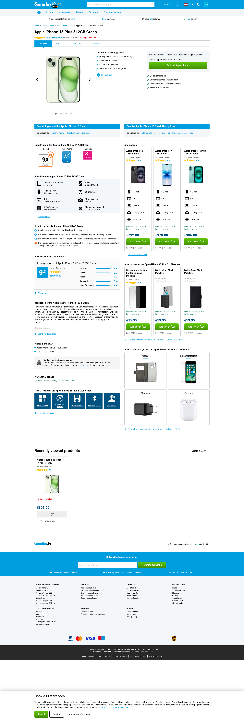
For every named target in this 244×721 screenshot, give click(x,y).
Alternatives (146, 133)
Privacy (100, 656)
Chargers (175, 593)
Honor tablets (132, 596)
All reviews (42, 293)
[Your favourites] (198, 4)
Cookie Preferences (120, 656)
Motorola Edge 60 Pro (44, 601)
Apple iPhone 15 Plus (65, 26)
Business (93, 12)
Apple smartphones (88, 588)
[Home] (38, 12)
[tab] (56, 114)
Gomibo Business (87, 612)
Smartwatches (177, 601)
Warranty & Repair (42, 624)
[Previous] (37, 80)
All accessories (177, 603)
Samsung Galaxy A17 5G (45, 603)
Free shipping (139, 248)
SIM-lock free (106, 75)
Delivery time (40, 617)
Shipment (39, 619)
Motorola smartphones (90, 596)
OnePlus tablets (133, 598)
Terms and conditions (138, 656)
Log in (177, 4)
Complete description (47, 334)
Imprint (107, 656)
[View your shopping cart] (206, 4)
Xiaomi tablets (132, 593)
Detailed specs (44, 216)
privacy (104, 707)
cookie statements (120, 707)
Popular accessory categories (180, 133)
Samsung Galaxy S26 (44, 593)
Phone (49, 12)
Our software (131, 614)
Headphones (177, 598)
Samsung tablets (133, 590)
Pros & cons (86, 133)
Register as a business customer (93, 614)
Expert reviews (58, 133)
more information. (147, 652)
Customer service (112, 12)
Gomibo (130, 608)
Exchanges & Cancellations (46, 622)
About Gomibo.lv (88, 656)
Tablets (79, 12)
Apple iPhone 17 (42, 588)
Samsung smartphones (90, 590)
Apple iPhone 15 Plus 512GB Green (89, 26)
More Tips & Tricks (46, 413)
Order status (40, 614)
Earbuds (175, 596)
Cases (174, 588)
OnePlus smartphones (89, 593)
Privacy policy (132, 617)
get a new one (84, 365)
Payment (39, 612)
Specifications (73, 133)
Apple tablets (132, 588)
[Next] (89, 80)
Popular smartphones (48, 585)
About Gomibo (132, 612)
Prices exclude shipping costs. (148, 649)
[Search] (152, 4)
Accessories (64, 12)
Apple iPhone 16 (42, 590)
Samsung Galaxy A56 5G (45, 596)
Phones (85, 585)
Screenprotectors (178, 590)
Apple (52, 26)
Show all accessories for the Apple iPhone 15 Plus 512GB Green (155, 340)
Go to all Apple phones (137, 254)
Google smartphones (89, 598)
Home (36, 26)
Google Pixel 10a (42, 598)
